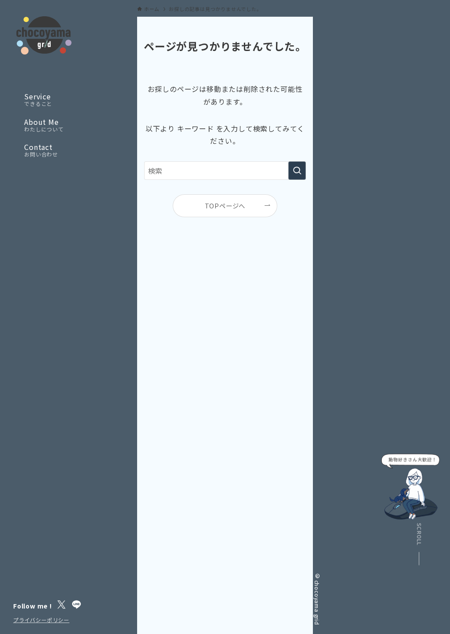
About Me (44, 125)
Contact (41, 150)
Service (38, 99)
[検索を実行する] (297, 170)
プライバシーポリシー (41, 619)
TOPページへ (225, 205)
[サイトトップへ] (44, 35)
